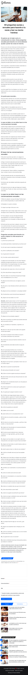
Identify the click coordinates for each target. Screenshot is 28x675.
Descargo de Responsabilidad (14, 672)
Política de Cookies (19, 670)
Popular (7, 604)
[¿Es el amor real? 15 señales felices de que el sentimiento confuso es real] (4, 662)
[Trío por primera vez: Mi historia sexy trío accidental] (4, 614)
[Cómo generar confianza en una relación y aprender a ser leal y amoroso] (4, 652)
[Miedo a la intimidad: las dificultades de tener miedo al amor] (4, 647)
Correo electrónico (5, 583)
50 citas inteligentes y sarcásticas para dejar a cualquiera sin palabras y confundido (17, 641)
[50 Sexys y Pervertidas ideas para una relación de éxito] (4, 619)
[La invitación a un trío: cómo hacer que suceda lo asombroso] (4, 625)
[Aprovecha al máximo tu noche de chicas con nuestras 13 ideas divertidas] (4, 657)
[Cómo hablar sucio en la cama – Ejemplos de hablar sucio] (4, 630)
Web (2, 588)
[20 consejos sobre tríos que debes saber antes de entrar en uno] (4, 609)
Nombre (3, 578)
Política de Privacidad (9, 670)
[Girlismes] (6, 3)
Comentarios (20, 604)
